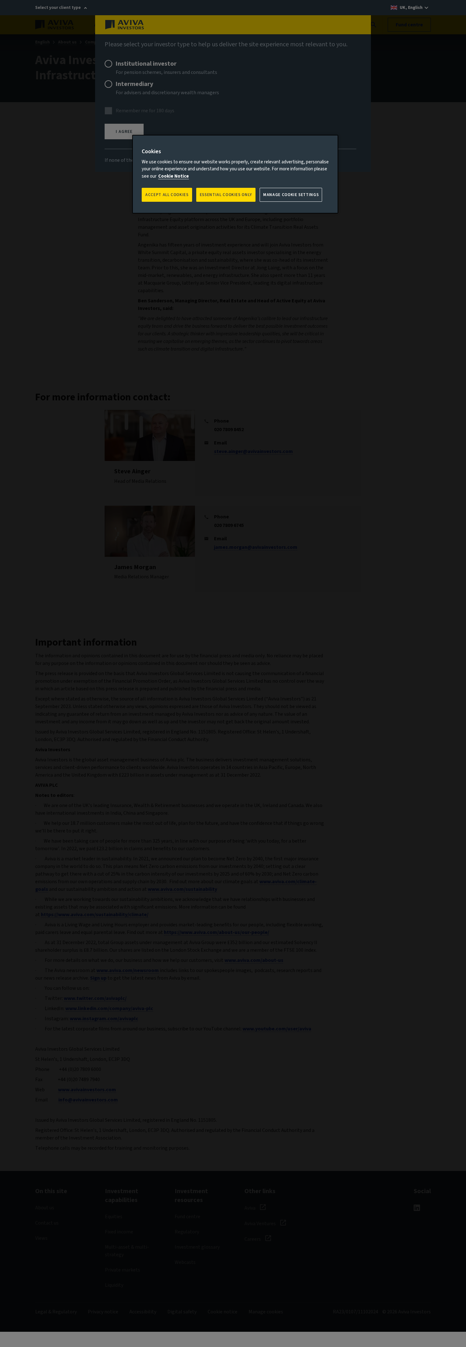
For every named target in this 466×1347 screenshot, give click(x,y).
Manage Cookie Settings (291, 195)
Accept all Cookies (167, 195)
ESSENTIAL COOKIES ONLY (226, 195)
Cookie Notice (173, 176)
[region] (235, 174)
